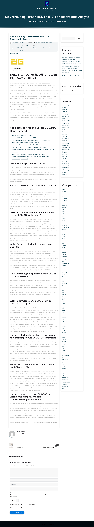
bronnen (50, 42)
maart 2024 (65, 158)
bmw (63, 238)
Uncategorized (14, 53)
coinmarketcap (65, 258)
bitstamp (64, 232)
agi (63, 204)
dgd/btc (31, 45)
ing (63, 306)
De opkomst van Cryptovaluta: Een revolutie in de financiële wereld (70, 67)
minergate (64, 321)
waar (63, 372)
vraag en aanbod (29, 50)
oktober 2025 (65, 123)
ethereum (64, 283)
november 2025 (66, 122)
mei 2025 (64, 133)
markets (64, 317)
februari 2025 (65, 138)
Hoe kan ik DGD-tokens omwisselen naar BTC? (24, 138)
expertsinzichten (41, 45)
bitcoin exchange (66, 227)
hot (63, 301)
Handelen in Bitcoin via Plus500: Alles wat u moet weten (72, 71)
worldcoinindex (65, 386)
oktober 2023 (65, 167)
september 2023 (66, 169)
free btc (64, 294)
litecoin (64, 315)
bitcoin (47, 42)
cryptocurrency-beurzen (21, 45)
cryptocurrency (65, 263)
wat (63, 375)
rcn (63, 346)
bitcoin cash (65, 225)
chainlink (64, 245)
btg (63, 243)
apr (63, 214)
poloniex (64, 341)
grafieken (23, 47)
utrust (63, 366)
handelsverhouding (40, 47)
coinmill (64, 260)
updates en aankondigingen (19, 50)
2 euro (63, 195)
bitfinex (64, 229)
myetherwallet (65, 325)
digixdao (35, 45)
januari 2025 (65, 140)
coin (63, 249)
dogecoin (64, 272)
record (63, 350)
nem (63, 328)
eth (63, 281)
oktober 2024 (65, 145)
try (63, 361)
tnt (63, 357)
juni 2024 (64, 152)
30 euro (64, 202)
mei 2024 (64, 154)
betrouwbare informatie (40, 42)
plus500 (64, 339)
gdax (63, 296)
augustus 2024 (65, 149)
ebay (63, 278)
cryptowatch (65, 265)
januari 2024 (65, 161)
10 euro (64, 191)
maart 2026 (65, 114)
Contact (51, 15)
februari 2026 (65, 116)
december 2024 (66, 142)
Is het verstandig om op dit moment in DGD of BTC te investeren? (28, 145)
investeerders (46, 47)
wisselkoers (65, 381)
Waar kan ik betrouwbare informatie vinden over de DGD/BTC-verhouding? (31, 140)
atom (63, 216)
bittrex (64, 234)
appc (63, 211)
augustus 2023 (65, 170)
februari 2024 (65, 160)
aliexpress (64, 205)
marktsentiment (20, 49)
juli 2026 (64, 107)
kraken (63, 312)
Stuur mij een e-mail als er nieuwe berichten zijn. (23, 508)
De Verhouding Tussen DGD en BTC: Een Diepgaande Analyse (49, 21)
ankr (63, 209)
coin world (64, 252)
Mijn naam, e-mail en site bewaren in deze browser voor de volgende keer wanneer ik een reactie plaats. (33, 495)
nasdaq (64, 326)
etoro (63, 287)
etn (63, 285)
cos (63, 261)
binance (64, 222)
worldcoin (64, 384)
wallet (34, 50)
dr (62, 276)
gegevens (19, 47)
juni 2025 (64, 131)
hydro (63, 303)
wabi (63, 373)
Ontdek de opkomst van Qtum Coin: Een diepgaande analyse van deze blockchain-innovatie (72, 63)
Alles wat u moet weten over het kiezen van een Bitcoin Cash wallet (71, 58)
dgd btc (28, 45)
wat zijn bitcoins (66, 377)
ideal (63, 305)
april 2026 (64, 113)
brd (63, 240)
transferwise (65, 359)
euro (63, 292)
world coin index (66, 382)
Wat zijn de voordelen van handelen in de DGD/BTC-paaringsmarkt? (29, 147)
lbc (63, 314)
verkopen (64, 368)
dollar (63, 274)
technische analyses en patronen (47, 49)
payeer (64, 335)
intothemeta (15, 42)
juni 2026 (64, 109)
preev (63, 343)
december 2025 (66, 120)
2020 (63, 196)
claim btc (64, 247)
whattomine (65, 379)
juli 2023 (64, 172)
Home (29, 21)
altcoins (64, 207)
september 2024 (66, 147)
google (64, 297)
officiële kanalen (26, 49)
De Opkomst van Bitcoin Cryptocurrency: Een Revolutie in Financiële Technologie (71, 74)
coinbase (64, 254)
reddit (63, 352)
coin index (64, 250)
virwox (63, 370)
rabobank (64, 344)
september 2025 (66, 125)
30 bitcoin (64, 200)
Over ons (43, 15)
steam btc (64, 353)
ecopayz (64, 279)
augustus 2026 (65, 105)
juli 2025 (64, 129)
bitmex (64, 231)
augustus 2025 (65, 127)
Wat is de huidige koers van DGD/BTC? (22, 135)
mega (63, 319)
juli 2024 (64, 151)
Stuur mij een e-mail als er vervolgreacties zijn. (23, 504)
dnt (63, 270)
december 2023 (66, 163)
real (63, 348)
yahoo (63, 388)
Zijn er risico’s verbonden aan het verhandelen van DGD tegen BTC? (29, 154)
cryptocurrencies (13, 45)
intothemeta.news (47, 8)
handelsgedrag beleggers (31, 47)
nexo (63, 330)
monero (64, 323)
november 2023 (66, 165)
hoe (63, 299)
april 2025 (64, 134)
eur (63, 290)
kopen (63, 310)
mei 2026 (64, 111)
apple (63, 213)
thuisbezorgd (65, 355)
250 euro (64, 198)
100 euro (64, 193)
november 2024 (66, 143)
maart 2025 (65, 136)
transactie (12, 50)
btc (63, 241)
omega (64, 332)
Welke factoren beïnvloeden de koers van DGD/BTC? (25, 142)
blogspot (64, 236)
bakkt (63, 218)
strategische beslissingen (35, 49)
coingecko (64, 256)
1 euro (63, 189)
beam (63, 220)
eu (62, 288)
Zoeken (64, 36)
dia (63, 269)
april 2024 (64, 156)
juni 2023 (64, 174)
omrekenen (65, 334)
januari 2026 (65, 118)
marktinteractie (13, 49)
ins (63, 308)
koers (51, 47)
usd (63, 364)
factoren (46, 45)
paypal (63, 337)
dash (63, 267)
